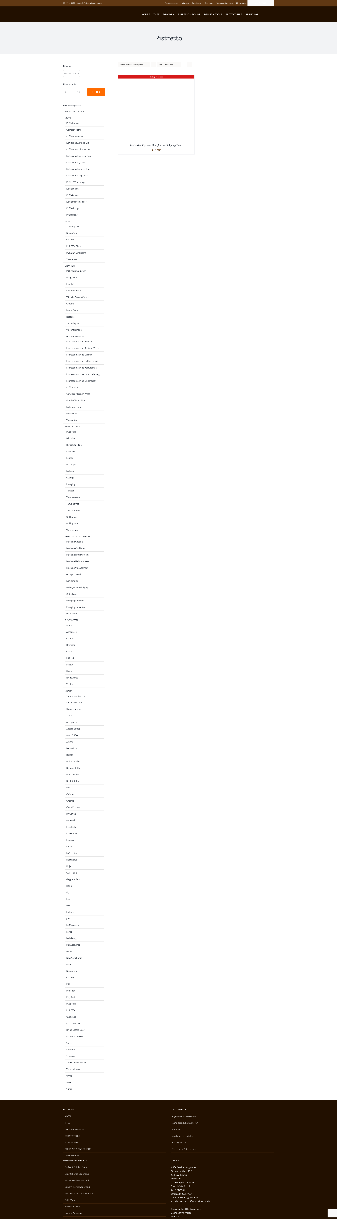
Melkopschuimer (74, 407)
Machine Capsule (74, 541)
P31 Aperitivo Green (76, 270)
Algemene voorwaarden (184, 1116)
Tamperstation (73, 497)
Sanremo (70, 1049)
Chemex (70, 638)
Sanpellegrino (73, 323)
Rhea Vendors (73, 1023)
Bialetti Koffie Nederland (77, 1173)
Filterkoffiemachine (75, 400)
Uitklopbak (71, 517)
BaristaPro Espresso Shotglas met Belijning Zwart (156, 145)
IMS (68, 905)
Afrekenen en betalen (182, 1136)
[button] (269, 14)
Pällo (68, 984)
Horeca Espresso (73, 1213)
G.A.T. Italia (71, 872)
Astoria (69, 741)
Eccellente (71, 827)
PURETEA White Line (76, 252)
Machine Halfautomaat (77, 561)
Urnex (69, 1075)
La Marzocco (72, 925)
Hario (69, 671)
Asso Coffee (72, 735)
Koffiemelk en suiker (76, 201)
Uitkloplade (72, 523)
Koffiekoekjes (73, 188)
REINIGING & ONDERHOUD (78, 536)
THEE (67, 221)
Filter (96, 92)
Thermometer (73, 510)
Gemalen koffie (73, 129)
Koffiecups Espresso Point (79, 156)
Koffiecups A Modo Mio (77, 142)
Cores (69, 651)
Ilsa (68, 899)
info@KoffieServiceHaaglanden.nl (89, 3)
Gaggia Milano (73, 879)
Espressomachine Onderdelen (81, 380)
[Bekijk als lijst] (189, 64)
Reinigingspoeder (75, 600)
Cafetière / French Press (78, 393)
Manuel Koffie (73, 944)
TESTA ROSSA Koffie (76, 1062)
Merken (68, 690)
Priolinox (70, 990)
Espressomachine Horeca (79, 341)
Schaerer (70, 1056)
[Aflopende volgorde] (153, 64)
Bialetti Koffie (73, 761)
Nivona (69, 964)
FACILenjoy (71, 853)
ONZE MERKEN (72, 1155)
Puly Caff (70, 997)
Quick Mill (71, 1016)
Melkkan (70, 471)
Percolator (71, 413)
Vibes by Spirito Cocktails (78, 297)
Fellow (69, 664)
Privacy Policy (179, 1142)
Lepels (69, 457)
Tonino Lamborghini (76, 696)
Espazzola (71, 840)
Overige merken (74, 709)
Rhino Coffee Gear (75, 1029)
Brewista (70, 644)
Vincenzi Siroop (74, 329)
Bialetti (69, 754)
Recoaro (70, 316)
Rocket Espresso (74, 1036)
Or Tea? (70, 239)
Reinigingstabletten (76, 607)
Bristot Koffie (72, 781)
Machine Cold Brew (75, 548)
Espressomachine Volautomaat (81, 367)
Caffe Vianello (71, 1200)
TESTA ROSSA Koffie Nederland (80, 1193)
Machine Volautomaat (77, 567)
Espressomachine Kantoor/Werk (82, 348)
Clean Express (73, 807)
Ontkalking (71, 594)
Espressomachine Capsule (79, 354)
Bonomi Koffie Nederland (77, 1186)
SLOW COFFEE (71, 620)
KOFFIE (68, 118)
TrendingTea (72, 226)
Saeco (69, 1043)
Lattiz (69, 931)
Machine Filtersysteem (77, 554)
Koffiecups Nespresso (77, 175)
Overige (70, 477)
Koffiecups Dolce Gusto (78, 149)
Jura (68, 918)
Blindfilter (71, 438)
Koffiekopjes (72, 195)
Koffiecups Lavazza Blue (78, 169)
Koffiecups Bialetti (75, 136)
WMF (68, 1082)
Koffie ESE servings (75, 182)
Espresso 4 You (72, 1206)
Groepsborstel (73, 574)
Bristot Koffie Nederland (77, 1180)
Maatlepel (71, 464)
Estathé (70, 284)
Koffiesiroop (72, 208)
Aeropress (71, 631)
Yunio (69, 1088)
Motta (69, 951)
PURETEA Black (73, 246)
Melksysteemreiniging (77, 587)
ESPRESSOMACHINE (74, 336)
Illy (67, 892)
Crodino (70, 303)
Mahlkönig (71, 938)
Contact (176, 1129)
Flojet (69, 866)
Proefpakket (72, 214)
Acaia (69, 625)
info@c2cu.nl (183, 1186)
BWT (68, 787)
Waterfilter (71, 613)
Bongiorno (71, 277)
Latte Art (70, 451)
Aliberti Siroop (73, 728)
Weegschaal (72, 530)
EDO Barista (72, 833)
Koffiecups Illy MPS (75, 162)
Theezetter (71, 259)
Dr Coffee (71, 813)
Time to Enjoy (73, 1069)
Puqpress (71, 431)
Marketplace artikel (74, 111)
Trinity (69, 684)
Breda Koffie (72, 774)
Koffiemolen (72, 387)
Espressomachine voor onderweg (83, 374)
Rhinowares (72, 677)
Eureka (69, 846)
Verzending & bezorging (184, 1149)
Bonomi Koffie (73, 768)
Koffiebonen (72, 123)
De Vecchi (71, 820)
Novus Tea (71, 233)
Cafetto (70, 794)
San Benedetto (73, 290)
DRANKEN (70, 265)
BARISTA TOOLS (72, 426)
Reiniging (70, 484)
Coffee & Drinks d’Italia (76, 1167)
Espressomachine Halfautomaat (82, 361)
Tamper (70, 490)
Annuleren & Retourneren (185, 1122)
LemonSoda (72, 310)
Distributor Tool (74, 444)
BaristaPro (71, 748)
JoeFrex (70, 912)
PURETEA (70, 1010)
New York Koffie (74, 957)
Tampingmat (72, 503)
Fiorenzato (71, 859)
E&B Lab (70, 658)
